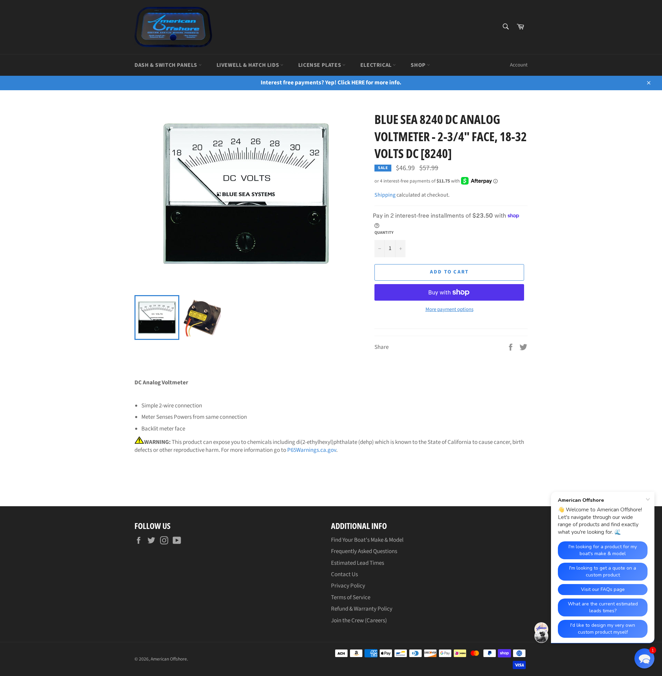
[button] (644, 658)
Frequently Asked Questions (364, 551)
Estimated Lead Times (357, 563)
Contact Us (344, 574)
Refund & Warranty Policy (361, 609)
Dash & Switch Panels (166, 65)
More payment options (449, 309)
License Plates (320, 65)
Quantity (383, 233)
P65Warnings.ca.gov (311, 450)
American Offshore (169, 659)
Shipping (384, 195)
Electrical (376, 65)
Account (519, 65)
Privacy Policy (348, 586)
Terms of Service (350, 597)
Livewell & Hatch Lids (248, 65)
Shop (419, 65)
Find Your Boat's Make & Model (367, 540)
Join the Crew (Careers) (359, 620)
